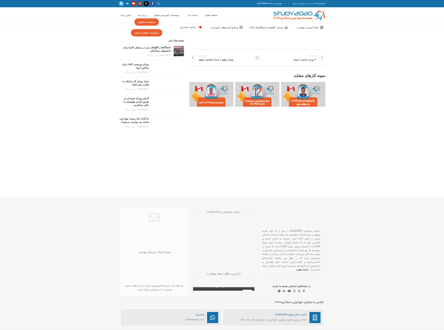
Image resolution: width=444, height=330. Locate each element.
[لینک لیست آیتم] (199, 27)
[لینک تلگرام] (121, 3)
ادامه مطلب (302, 270)
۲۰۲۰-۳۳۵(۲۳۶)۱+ (265, 3)
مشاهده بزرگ (285, 86)
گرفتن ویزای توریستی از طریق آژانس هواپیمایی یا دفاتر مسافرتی (136, 101)
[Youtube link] (133, 3)
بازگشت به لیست (257, 57)
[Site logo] (299, 15)
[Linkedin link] (127, 3)
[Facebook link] (152, 3)
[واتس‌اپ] (212, 317)
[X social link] (146, 3)
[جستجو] (159, 3)
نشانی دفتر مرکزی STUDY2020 (291, 315)
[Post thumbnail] (179, 51)
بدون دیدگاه (152, 55)
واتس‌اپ (199, 315)
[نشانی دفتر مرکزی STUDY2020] (315, 317)
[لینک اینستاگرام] (140, 3)
